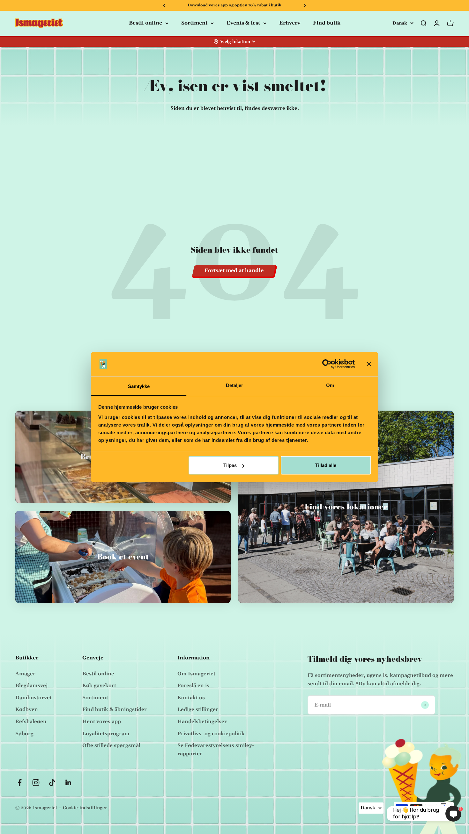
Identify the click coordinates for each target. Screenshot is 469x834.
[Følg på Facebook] (19, 782)
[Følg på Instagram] (36, 782)
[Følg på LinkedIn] (68, 782)
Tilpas (230, 465)
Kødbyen (26, 709)
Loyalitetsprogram (106, 733)
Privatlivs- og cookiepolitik (211, 733)
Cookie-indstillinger (85, 808)
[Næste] (305, 5)
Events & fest (243, 23)
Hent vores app (101, 721)
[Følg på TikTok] (52, 782)
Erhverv (289, 23)
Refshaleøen (31, 721)
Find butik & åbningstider (114, 709)
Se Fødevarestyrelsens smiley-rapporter (215, 749)
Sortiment (194, 23)
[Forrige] (164, 5)
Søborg (24, 733)
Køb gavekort (99, 685)
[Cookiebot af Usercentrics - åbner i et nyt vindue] (327, 364)
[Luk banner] (369, 364)
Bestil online (145, 23)
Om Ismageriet (196, 674)
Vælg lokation (235, 42)
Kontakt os (191, 697)
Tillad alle (325, 465)
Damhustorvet (33, 697)
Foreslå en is (193, 685)
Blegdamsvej (31, 685)
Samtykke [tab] (139, 386)
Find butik (326, 23)
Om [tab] (330, 385)
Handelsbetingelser (202, 721)
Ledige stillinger (197, 709)
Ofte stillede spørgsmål (111, 745)
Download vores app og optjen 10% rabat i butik (234, 5)
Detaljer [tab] (234, 385)
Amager (25, 674)
